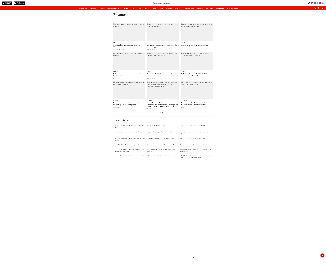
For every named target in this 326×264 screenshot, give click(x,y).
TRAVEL (200, 8)
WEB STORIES (157, 8)
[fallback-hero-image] (129, 32)
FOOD (102, 8)
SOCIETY (209, 8)
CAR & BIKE (189, 8)
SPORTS (169, 8)
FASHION (93, 8)
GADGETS (178, 8)
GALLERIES (220, 8)
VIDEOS (146, 8)
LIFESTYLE (83, 8)
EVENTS (127, 8)
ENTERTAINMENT (114, 8)
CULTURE (137, 8)
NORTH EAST (232, 8)
